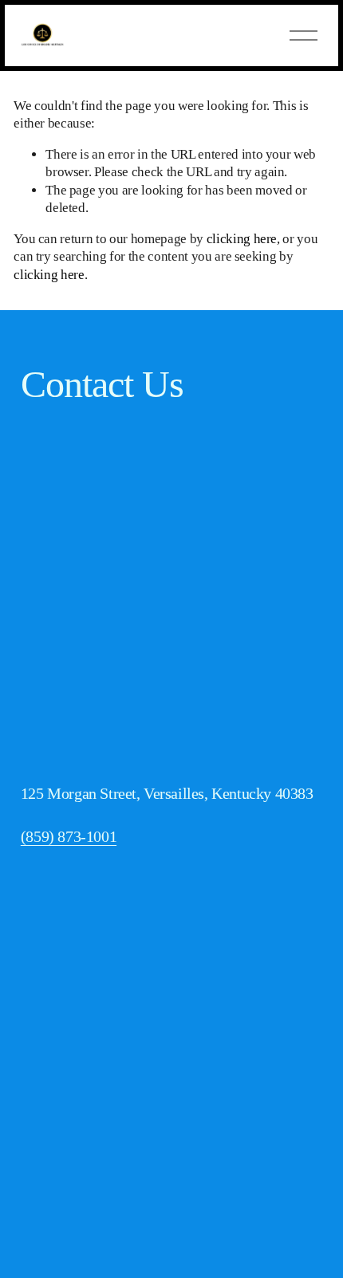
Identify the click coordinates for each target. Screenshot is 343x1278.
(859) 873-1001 (68, 836)
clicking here (242, 238)
